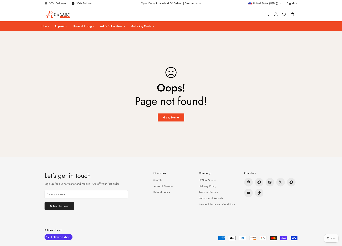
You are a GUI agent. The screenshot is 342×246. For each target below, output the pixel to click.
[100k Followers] (270, 182)
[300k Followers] (259, 182)
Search (157, 180)
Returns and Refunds (211, 198)
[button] (292, 14)
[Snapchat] (291, 182)
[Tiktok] (259, 193)
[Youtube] (248, 193)
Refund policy (161, 192)
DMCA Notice (207, 180)
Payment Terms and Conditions (217, 204)
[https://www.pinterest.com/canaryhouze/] (248, 182)
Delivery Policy (208, 186)
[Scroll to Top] (335, 226)
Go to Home (171, 117)
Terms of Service (163, 186)
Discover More (193, 3)
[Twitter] (280, 182)
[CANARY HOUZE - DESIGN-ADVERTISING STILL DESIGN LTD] (57, 14)
